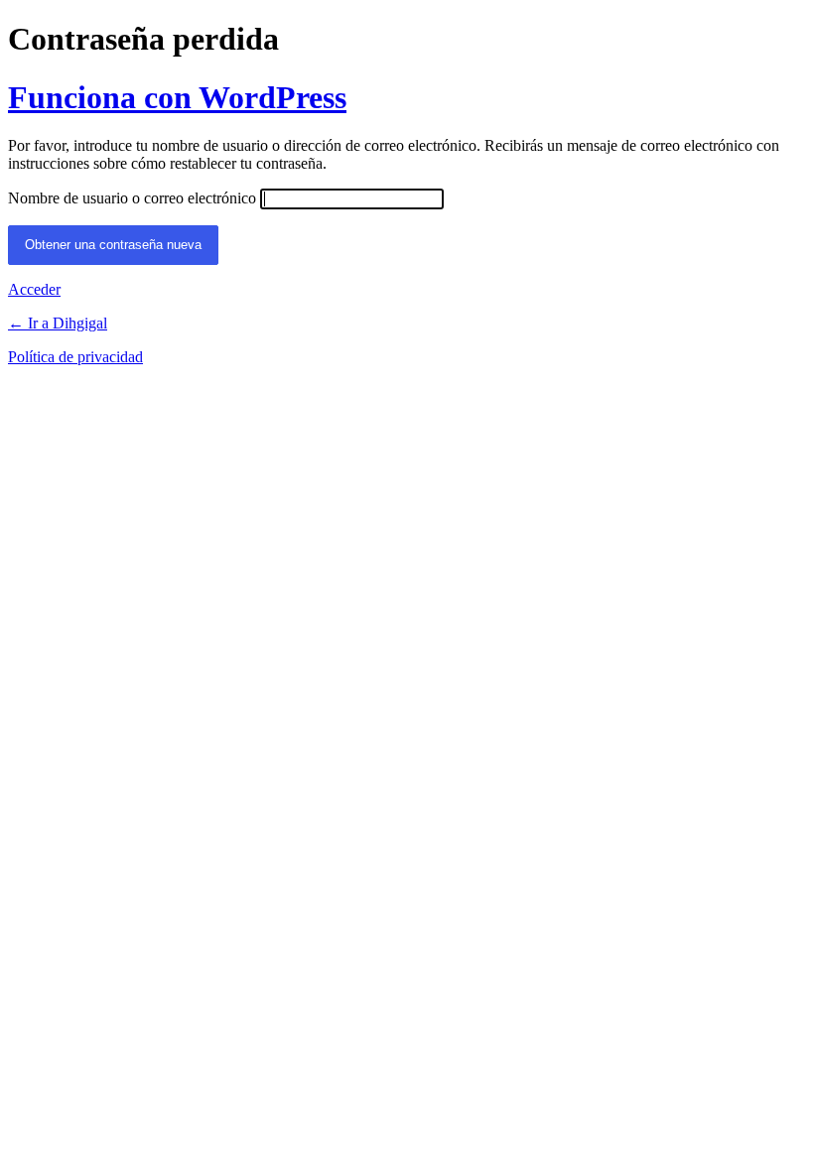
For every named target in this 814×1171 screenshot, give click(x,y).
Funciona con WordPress (177, 97)
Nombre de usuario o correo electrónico (132, 198)
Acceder (34, 289)
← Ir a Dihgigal (57, 323)
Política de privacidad (75, 356)
